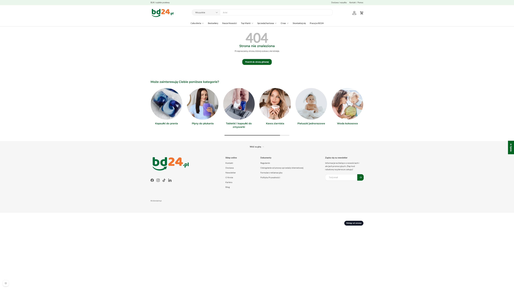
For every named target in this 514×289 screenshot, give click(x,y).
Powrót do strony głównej (257, 62)
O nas (283, 23)
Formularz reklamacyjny (271, 172)
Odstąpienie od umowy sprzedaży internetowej (281, 167)
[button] (362, 13)
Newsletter (230, 172)
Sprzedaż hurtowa (265, 23)
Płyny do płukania (203, 123)
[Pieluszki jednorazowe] (311, 104)
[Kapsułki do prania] (166, 104)
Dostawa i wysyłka (339, 2)
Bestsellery (213, 23)
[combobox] (262, 12)
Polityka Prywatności (270, 177)
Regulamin (265, 163)
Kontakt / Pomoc (356, 2)
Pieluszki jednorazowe (311, 123)
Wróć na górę (256, 147)
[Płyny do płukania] (202, 104)
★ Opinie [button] (511, 147)
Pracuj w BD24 (317, 23)
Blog (227, 187)
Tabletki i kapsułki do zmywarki (239, 125)
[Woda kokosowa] (347, 104)
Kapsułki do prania (166, 123)
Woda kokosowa (347, 123)
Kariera (228, 182)
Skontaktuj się (299, 23)
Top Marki (246, 23)
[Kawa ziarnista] (275, 104)
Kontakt (229, 163)
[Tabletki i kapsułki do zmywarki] (239, 104)
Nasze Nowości (229, 23)
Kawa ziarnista (275, 123)
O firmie (229, 177)
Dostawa (229, 167)
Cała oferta (196, 23)
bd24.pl (158, 201)
